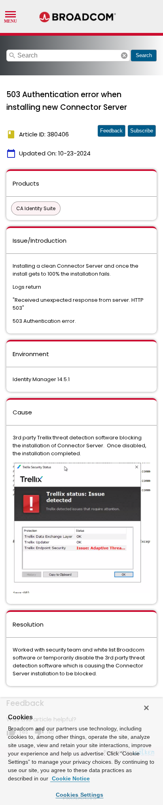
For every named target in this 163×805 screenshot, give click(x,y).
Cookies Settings (80, 795)
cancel (124, 55)
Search (144, 55)
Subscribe (141, 131)
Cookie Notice (70, 778)
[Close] (146, 707)
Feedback (111, 131)
